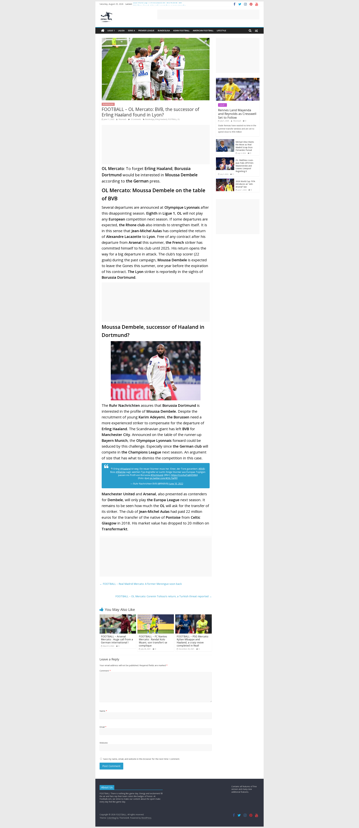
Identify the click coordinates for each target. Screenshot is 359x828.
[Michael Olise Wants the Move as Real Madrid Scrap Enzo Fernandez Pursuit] (225, 140)
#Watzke (121, 472)
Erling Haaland (161, 119)
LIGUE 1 (111, 30)
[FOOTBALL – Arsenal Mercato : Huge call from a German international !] (118, 616)
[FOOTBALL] (103, 31)
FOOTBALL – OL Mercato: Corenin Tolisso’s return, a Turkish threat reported (163, 596)
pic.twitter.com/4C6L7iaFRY (164, 478)
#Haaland (125, 468)
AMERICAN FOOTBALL (203, 30)
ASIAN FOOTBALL (181, 30)
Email (103, 726)
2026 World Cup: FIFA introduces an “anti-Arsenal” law (157, 4)
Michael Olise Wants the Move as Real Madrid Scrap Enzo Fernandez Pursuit (245, 146)
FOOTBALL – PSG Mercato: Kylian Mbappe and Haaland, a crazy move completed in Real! (193, 641)
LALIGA (121, 30)
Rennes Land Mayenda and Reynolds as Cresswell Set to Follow (237, 114)
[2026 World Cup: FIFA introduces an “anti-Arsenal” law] (225, 180)
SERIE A (131, 30)
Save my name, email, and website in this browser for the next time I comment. (141, 758)
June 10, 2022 (176, 483)
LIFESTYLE (221, 30)
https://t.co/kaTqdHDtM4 (184, 475)
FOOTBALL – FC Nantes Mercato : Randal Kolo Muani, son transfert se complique (153, 641)
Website (104, 742)
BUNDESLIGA (164, 30)
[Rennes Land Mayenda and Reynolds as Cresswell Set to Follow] (237, 79)
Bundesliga (149, 119)
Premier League (146, 30)
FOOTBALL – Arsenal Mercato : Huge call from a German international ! (117, 639)
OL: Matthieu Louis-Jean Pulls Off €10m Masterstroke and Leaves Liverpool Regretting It (245, 165)
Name (103, 710)
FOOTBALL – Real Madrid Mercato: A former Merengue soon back (141, 583)
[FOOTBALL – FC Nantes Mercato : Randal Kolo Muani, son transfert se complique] (155, 616)
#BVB (201, 468)
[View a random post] (256, 31)
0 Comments (135, 119)
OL (179, 119)
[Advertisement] (208, 14)
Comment (105, 670)
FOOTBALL (172, 119)
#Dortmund (156, 475)
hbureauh (123, 119)
